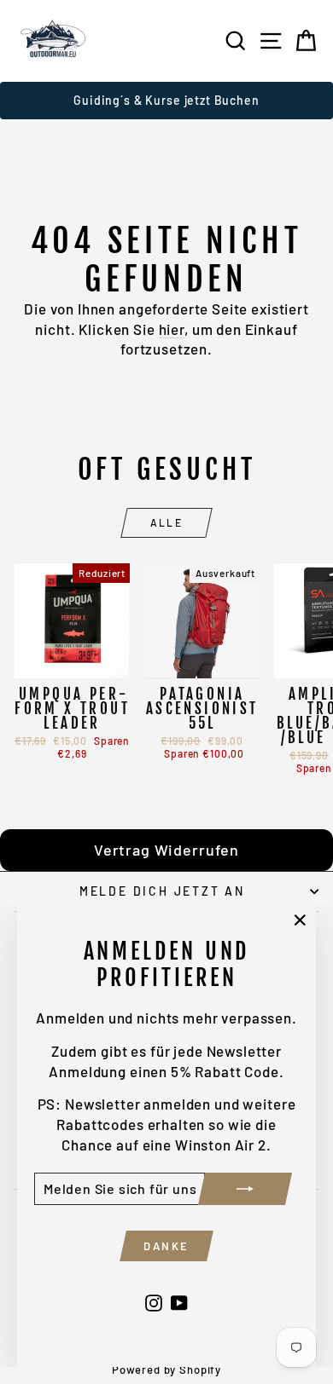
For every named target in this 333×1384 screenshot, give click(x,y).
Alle (167, 522)
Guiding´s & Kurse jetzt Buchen (166, 100)
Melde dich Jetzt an (162, 891)
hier (171, 328)
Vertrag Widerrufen (166, 849)
